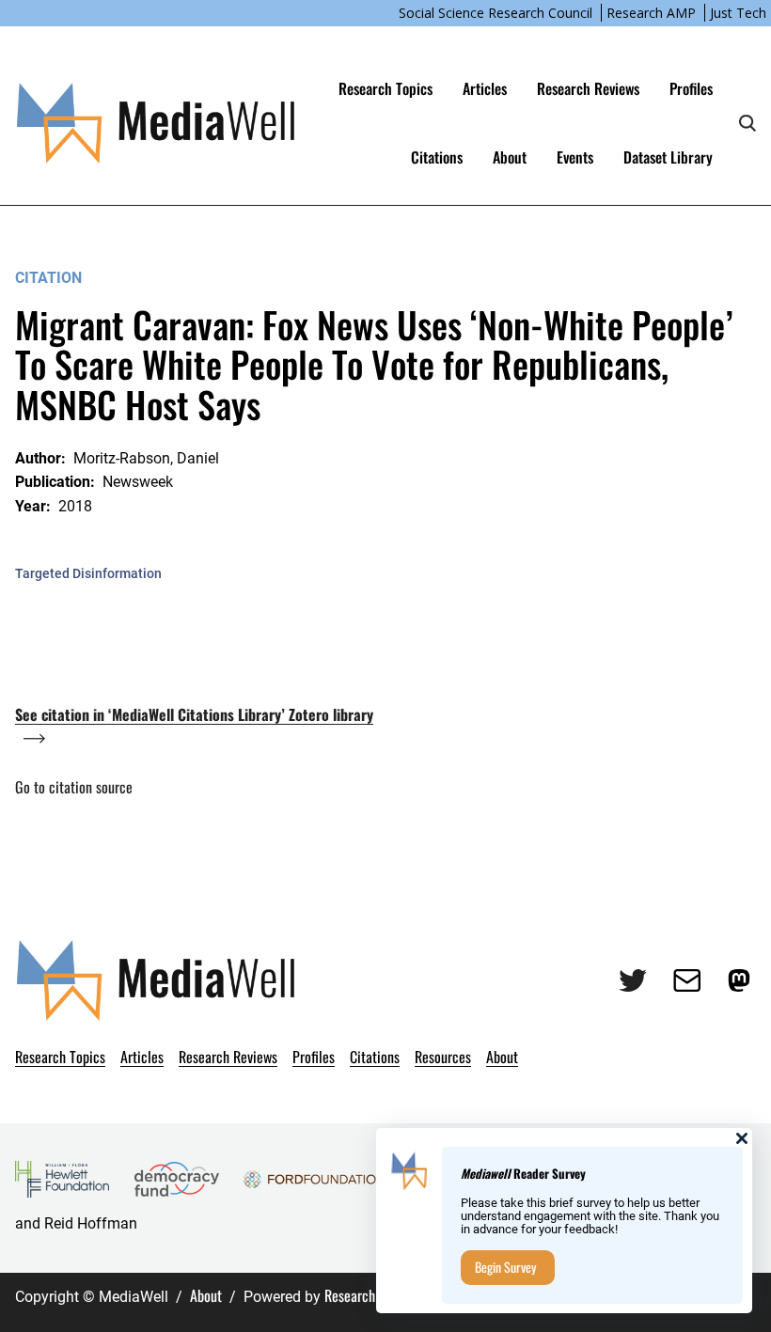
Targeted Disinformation (88, 573)
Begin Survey (505, 1267)
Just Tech (738, 13)
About (206, 1295)
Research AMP (651, 13)
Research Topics (385, 88)
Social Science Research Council (495, 13)
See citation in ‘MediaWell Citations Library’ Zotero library (194, 714)
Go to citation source (74, 787)
